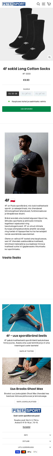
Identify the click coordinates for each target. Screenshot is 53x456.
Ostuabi (26, 441)
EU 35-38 (12, 93)
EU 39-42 (26, 93)
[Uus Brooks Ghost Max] (26, 371)
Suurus (26, 89)
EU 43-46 (40, 93)
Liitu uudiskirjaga (26, 447)
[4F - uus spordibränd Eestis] (26, 318)
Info (26, 435)
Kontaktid (26, 427)
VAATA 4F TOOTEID (26, 351)
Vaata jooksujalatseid (26, 402)
